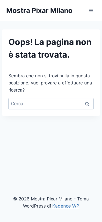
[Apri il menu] (91, 10)
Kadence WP (65, 206)
